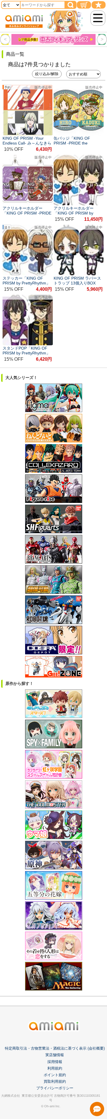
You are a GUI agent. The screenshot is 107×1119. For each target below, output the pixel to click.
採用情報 (54, 1062)
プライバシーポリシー (54, 1088)
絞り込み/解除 (46, 74)
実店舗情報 (54, 1055)
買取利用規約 (55, 1081)
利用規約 (54, 1068)
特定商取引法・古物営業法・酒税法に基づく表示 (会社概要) (55, 1048)
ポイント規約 (55, 1075)
